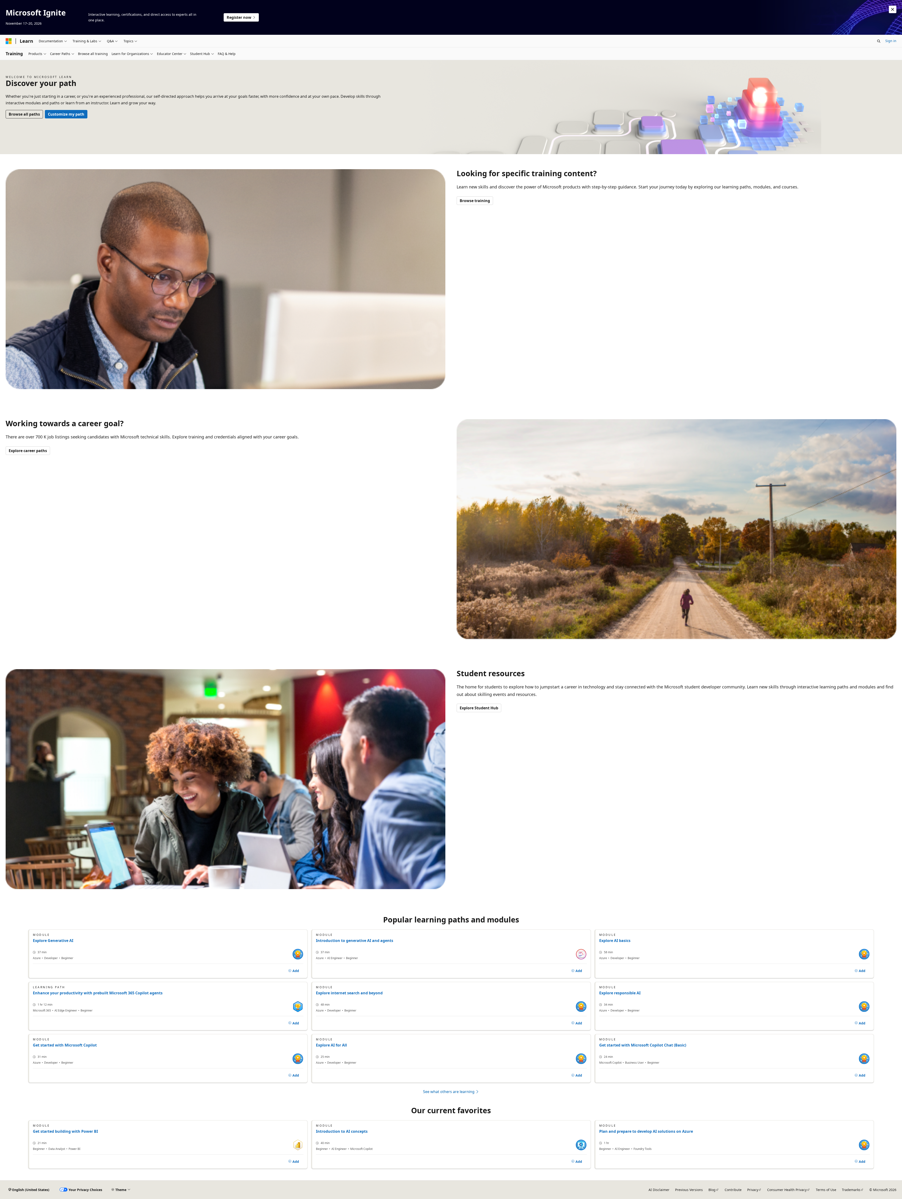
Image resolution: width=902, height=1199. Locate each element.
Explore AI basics (614, 940)
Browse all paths (24, 114)
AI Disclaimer (659, 1189)
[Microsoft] (9, 41)
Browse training (475, 200)
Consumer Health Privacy (787, 1189)
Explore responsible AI (620, 993)
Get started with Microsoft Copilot (65, 1045)
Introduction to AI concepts (342, 1131)
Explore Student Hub (479, 708)
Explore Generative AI (53, 940)
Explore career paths (28, 450)
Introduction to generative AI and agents (354, 940)
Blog (711, 1189)
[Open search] (878, 41)
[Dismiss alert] (892, 9)
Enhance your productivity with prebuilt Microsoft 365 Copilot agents (98, 993)
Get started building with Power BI (65, 1131)
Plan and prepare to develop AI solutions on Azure (646, 1131)
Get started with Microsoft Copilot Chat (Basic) (642, 1045)
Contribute (733, 1189)
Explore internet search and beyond (349, 993)
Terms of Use (826, 1189)
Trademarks (851, 1189)
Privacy (752, 1189)
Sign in (890, 41)
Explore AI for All (331, 1045)
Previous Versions (689, 1189)
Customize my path (66, 114)
